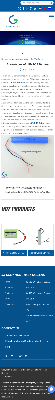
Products (9, 293)
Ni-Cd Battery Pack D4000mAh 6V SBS (39, 318)
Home (4, 59)
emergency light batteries (13, 383)
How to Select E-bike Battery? (31, 188)
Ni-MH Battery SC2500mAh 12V (38, 307)
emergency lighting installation (36, 390)
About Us (9, 287)
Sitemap (8, 376)
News (11, 59)
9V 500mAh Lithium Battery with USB (38, 296)
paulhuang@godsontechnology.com (31, 341)
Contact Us (10, 304)
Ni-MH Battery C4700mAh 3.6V (15, 253)
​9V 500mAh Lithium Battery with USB (38, 285)
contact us (10, 328)
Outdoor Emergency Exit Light (15, 393)
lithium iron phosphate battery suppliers (27, 386)
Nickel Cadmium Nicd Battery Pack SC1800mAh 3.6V (41, 253)
